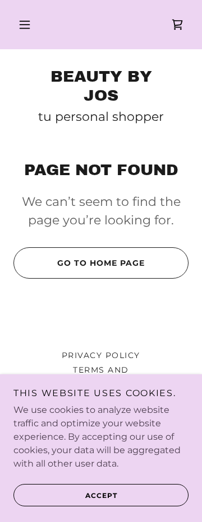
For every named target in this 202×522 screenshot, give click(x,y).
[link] (177, 24)
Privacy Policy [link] (101, 355)
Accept (101, 495)
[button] (24, 24)
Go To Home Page (101, 263)
